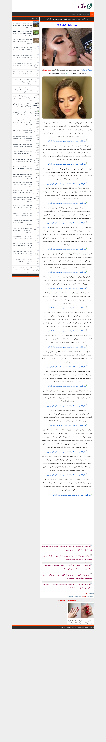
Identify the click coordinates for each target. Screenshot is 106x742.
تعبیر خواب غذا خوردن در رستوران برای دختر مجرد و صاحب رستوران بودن (22, 153)
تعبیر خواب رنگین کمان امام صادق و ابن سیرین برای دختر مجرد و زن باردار (22, 191)
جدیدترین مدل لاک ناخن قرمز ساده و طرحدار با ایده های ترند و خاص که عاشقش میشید (80, 622)
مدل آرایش (46, 227)
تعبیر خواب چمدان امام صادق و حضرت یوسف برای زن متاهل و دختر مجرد (22, 207)
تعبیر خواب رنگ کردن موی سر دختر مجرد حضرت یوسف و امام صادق (22, 160)
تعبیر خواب (86, 14)
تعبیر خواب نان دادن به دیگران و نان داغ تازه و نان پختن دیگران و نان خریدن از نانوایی (22, 114)
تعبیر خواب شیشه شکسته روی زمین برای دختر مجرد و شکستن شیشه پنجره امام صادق (22, 90)
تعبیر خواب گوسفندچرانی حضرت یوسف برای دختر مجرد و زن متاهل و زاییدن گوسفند (22, 270)
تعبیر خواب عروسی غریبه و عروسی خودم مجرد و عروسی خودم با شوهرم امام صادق (22, 41)
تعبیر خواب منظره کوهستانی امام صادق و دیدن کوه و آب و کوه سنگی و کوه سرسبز (22, 138)
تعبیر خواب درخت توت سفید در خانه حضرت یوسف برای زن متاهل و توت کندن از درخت (22, 130)
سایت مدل (68, 73)
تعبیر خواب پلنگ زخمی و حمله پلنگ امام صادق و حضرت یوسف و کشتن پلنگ (22, 49)
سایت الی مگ (47, 70)
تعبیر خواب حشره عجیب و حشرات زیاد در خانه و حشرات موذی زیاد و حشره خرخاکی (22, 222)
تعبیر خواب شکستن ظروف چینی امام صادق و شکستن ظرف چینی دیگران (22, 145)
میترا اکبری (83, 596)
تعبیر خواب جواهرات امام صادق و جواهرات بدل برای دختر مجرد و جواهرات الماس (22, 262)
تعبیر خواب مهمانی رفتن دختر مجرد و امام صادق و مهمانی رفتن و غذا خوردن (22, 168)
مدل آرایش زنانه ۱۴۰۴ (85, 70)
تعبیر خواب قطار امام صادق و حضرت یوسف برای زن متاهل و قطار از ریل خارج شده (22, 199)
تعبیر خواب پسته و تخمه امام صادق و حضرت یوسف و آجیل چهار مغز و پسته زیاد (22, 253)
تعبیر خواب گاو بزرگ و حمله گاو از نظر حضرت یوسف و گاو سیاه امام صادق (22, 237)
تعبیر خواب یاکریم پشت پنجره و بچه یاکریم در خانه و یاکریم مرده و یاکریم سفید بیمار (22, 176)
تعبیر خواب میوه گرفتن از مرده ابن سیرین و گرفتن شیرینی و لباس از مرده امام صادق (22, 106)
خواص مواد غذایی (76, 14)
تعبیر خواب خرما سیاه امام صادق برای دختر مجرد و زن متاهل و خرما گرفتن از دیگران (22, 245)
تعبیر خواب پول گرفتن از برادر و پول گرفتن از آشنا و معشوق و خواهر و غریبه (22, 98)
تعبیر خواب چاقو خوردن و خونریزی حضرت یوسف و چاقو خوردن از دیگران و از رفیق (22, 82)
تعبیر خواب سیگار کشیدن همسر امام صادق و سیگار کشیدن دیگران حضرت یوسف (22, 74)
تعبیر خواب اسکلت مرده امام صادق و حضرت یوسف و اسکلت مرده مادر (22, 214)
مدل (92, 14)
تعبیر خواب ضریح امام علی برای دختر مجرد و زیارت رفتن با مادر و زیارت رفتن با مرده (22, 25)
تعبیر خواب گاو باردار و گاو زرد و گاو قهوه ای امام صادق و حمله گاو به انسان (22, 66)
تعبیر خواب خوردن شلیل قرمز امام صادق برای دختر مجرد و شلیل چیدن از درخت (22, 184)
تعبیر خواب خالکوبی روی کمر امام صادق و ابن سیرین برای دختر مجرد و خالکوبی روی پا (22, 122)
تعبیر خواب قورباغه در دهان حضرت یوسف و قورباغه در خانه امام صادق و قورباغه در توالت (22, 33)
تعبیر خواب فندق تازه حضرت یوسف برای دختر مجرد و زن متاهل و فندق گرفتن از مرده (22, 230)
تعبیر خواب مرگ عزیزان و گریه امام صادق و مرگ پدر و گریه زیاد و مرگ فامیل (22, 57)
